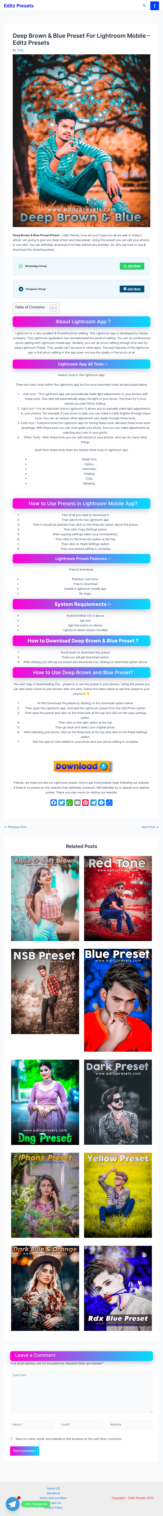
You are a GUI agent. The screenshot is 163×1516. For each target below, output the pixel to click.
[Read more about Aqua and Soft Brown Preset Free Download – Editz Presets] (45, 898)
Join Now (133, 266)
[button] (144, 5)
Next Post (150, 827)
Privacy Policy (53, 1507)
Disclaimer (53, 1493)
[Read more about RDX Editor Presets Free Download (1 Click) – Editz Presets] (118, 1288)
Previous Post (15, 827)
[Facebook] (54, 803)
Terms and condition (53, 1498)
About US (53, 1488)
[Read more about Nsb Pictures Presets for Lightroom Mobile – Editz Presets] (45, 991)
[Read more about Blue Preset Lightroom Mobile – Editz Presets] (118, 1000)
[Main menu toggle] (154, 5)
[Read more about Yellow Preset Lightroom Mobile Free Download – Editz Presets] (118, 1195)
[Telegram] (13, 1504)
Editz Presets (19, 6)
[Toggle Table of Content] (51, 308)
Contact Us (53, 1503)
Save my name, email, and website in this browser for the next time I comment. (69, 1439)
